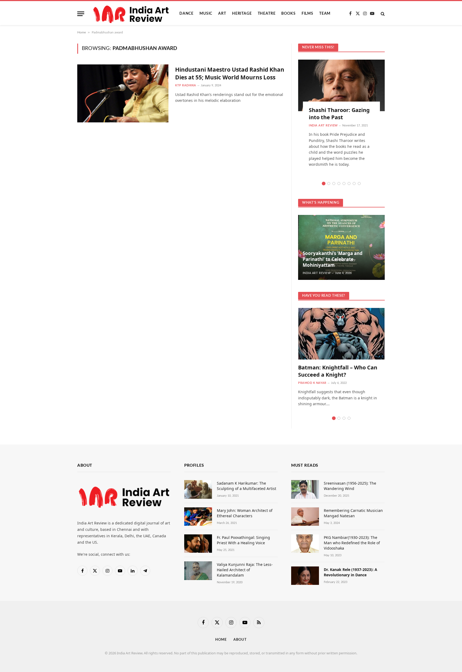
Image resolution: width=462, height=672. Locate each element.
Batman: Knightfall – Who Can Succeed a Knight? (337, 371)
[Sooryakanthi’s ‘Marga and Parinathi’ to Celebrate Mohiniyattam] (341, 247)
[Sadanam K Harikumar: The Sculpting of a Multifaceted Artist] (198, 489)
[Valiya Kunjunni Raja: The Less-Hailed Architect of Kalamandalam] (198, 570)
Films (307, 14)
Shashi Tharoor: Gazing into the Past (339, 113)
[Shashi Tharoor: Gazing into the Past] (341, 85)
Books (288, 14)
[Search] (382, 14)
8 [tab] (359, 183)
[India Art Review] (131, 13)
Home (81, 32)
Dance (186, 14)
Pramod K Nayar (312, 382)
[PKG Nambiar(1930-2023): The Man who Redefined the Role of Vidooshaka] (305, 543)
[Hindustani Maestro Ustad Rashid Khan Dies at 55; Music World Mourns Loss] (122, 93)
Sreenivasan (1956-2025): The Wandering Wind (350, 486)
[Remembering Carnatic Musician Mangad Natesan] (305, 516)
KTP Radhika (185, 85)
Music (205, 14)
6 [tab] (349, 183)
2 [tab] (328, 183)
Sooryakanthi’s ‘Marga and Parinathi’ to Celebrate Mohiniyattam (333, 259)
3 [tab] (333, 183)
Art (222, 14)
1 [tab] (323, 183)
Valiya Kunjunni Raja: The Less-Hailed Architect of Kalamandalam (245, 570)
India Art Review (323, 125)
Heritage (242, 14)
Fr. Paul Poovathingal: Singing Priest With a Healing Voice (243, 540)
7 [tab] (354, 183)
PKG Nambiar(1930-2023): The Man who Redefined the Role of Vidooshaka (352, 543)
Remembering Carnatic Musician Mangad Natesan (353, 513)
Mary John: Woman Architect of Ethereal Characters (244, 513)
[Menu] (80, 14)
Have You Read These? (323, 296)
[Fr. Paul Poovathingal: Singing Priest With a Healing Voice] (198, 543)
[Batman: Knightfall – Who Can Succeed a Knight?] (341, 334)
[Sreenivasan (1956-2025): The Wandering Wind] (305, 489)
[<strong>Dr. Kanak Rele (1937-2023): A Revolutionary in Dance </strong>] (305, 575)
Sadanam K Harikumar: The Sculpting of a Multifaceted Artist (246, 486)
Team (324, 14)
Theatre (267, 14)
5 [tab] (343, 183)
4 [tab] (338, 183)
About (240, 640)
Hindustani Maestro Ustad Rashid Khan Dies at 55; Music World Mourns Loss (229, 73)
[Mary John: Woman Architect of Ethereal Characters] (198, 516)
